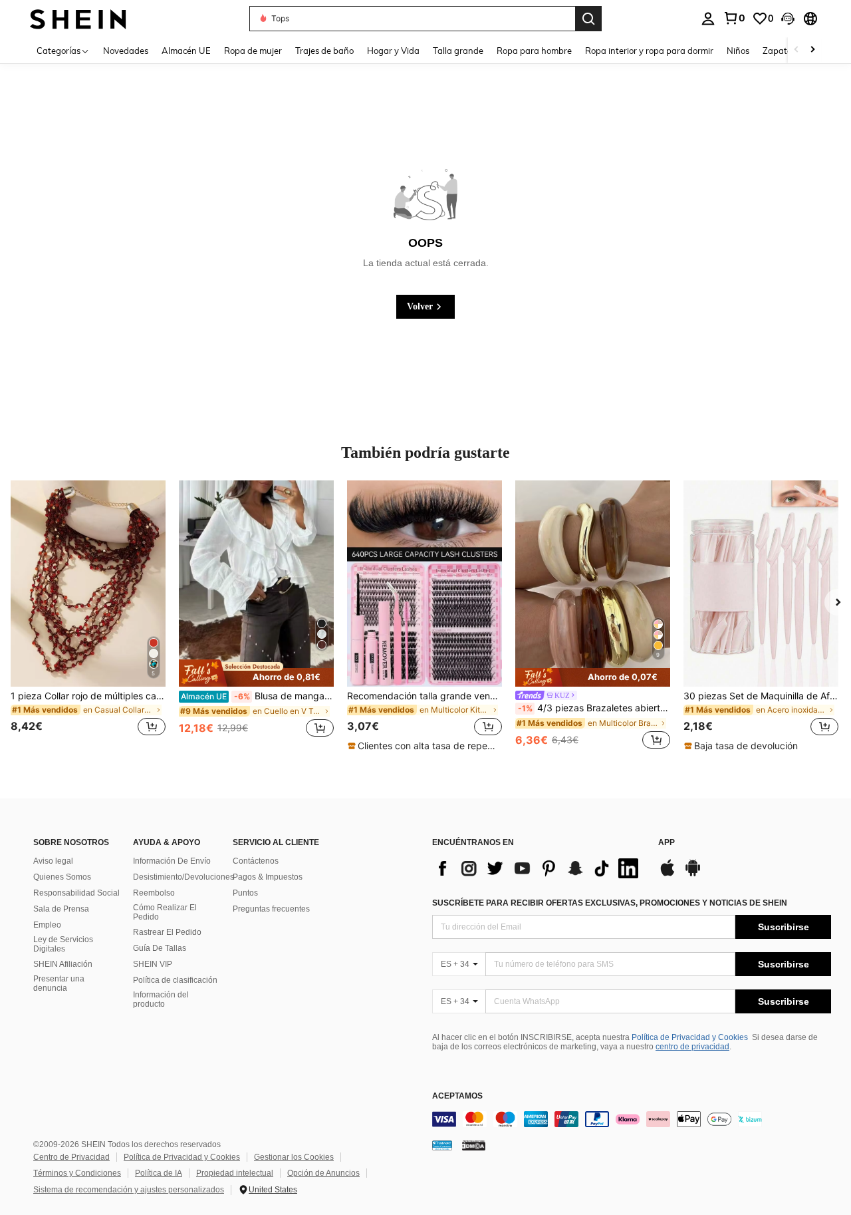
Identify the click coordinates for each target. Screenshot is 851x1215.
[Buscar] (588, 18)
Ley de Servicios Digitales (63, 944)
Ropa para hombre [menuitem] (534, 50)
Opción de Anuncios (323, 1173)
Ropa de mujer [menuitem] (253, 50)
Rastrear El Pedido (167, 932)
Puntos (245, 893)
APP (666, 842)
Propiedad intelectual (234, 1173)
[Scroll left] (796, 50)
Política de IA (158, 1173)
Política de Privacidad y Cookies (690, 1037)
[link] (734, 18)
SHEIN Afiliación (62, 964)
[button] (788, 19)
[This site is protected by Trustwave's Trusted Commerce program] (442, 1144)
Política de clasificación (175, 980)
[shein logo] (78, 18)
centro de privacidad (692, 1046)
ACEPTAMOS (457, 1096)
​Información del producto (161, 999)
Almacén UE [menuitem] (186, 50)
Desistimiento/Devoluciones (183, 877)
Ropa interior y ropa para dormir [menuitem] (649, 50)
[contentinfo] (631, 1119)
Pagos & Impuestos (268, 877)
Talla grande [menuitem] (458, 50)
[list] (538, 868)
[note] (256, 673)
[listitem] (88, 616)
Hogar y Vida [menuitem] (393, 50)
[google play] (692, 874)
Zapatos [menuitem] (779, 50)
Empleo (47, 925)
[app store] (667, 874)
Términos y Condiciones (77, 1173)
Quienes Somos (62, 877)
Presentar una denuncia (58, 983)
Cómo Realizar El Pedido (165, 912)
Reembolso (154, 893)
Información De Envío (172, 861)
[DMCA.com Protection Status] (473, 1144)
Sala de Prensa (61, 909)
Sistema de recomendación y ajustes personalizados (128, 1189)
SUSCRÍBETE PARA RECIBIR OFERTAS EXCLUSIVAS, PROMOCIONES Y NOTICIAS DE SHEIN (609, 903)
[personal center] (708, 19)
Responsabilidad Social (76, 893)
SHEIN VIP (152, 964)
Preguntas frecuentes (271, 909)
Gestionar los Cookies (294, 1157)
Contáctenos (256, 861)
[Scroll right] (812, 50)
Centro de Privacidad (71, 1157)
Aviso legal (53, 861)
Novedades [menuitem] (125, 50)
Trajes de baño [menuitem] (324, 50)
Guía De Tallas (159, 948)
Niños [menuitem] (738, 50)
